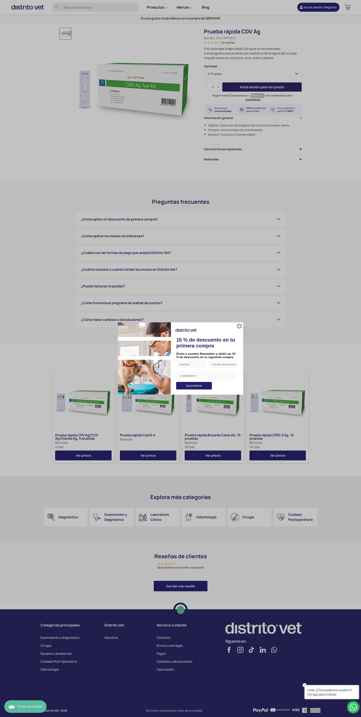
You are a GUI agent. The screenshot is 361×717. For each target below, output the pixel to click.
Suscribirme (194, 386)
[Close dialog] (239, 326)
